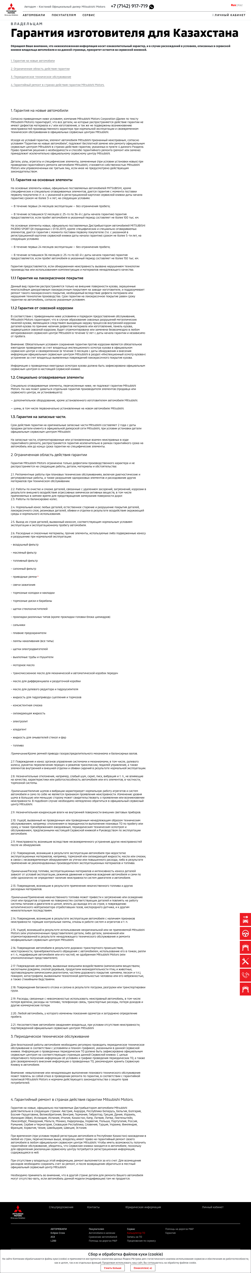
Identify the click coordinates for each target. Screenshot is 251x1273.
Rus (233, 5)
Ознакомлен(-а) (143, 1268)
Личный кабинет (213, 1207)
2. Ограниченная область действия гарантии (40, 68)
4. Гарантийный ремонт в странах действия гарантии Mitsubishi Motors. (58, 84)
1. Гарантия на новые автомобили (33, 60)
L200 (53, 1240)
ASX (53, 1236)
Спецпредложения (61, 1207)
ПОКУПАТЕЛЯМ (64, 15)
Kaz (240, 5)
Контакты (93, 1207)
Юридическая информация (143, 1207)
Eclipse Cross (58, 1232)
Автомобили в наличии (102, 1232)
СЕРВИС (89, 15)
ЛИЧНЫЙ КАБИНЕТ (230, 15)
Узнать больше (112, 1268)
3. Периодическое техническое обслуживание (41, 76)
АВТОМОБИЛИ (34, 15)
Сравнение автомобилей (103, 1236)
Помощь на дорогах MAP (103, 1240)
